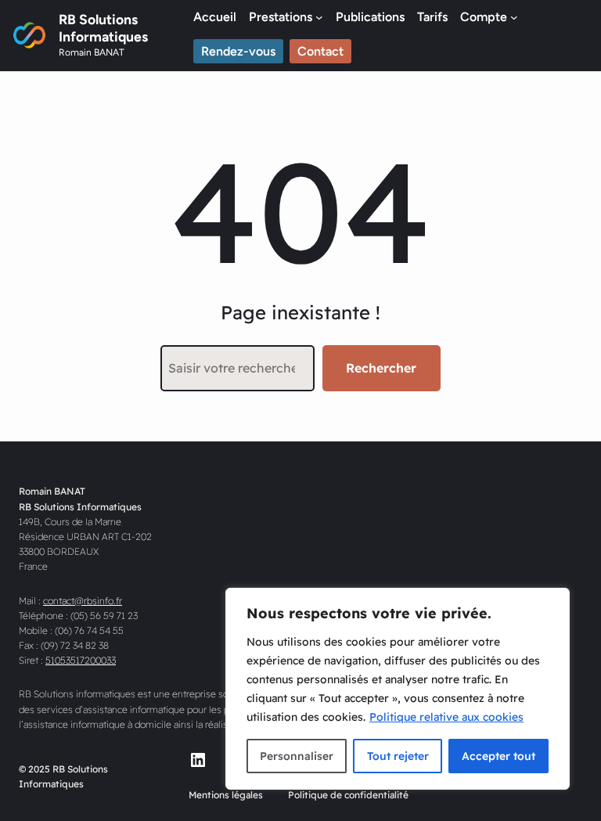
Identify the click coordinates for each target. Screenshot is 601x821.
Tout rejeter (398, 756)
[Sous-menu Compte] (514, 17)
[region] (397, 689)
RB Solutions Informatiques (103, 28)
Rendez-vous (238, 51)
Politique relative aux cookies (446, 717)
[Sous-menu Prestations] (319, 17)
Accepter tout (498, 756)
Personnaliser (296, 756)
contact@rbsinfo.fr (82, 601)
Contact (320, 51)
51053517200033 (80, 660)
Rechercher (381, 368)
